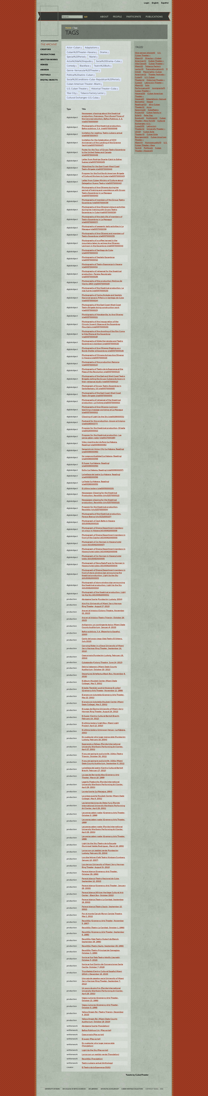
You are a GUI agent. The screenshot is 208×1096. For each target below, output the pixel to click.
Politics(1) (148, 148)
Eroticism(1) (151, 118)
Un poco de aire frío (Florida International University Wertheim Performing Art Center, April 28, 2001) (102, 991)
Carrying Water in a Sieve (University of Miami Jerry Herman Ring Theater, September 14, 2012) (103, 648)
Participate (133, 16)
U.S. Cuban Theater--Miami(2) (148, 55)
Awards (44, 70)
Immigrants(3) (158, 88)
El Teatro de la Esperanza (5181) (96, 1067)
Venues (44, 64)
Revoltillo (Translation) (92, 1059)
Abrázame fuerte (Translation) (95, 1026)
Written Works (49, 59)
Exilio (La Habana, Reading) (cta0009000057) (102, 470)
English (155, 3)
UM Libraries (93, 1089)
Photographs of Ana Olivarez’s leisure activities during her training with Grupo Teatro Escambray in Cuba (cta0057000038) (103, 210)
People (117, 16)
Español (165, 3)
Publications (154, 16)
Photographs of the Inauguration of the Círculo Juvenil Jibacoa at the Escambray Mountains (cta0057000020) (101, 324)
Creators (45, 49)
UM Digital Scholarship (110, 1089)
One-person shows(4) (145, 53)
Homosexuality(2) (153, 142)
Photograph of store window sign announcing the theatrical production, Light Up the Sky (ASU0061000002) (103, 585)
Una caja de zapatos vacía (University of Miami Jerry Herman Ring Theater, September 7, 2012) (103, 981)
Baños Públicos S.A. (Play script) (96, 1030)
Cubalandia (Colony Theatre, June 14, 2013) (102, 662)
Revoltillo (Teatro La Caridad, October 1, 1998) (103, 927)
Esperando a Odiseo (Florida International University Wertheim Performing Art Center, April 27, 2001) (102, 747)
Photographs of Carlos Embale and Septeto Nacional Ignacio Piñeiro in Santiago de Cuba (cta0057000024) (103, 298)
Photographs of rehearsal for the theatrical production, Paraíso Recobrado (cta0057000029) (102, 274)
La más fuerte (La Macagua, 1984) (97, 791)
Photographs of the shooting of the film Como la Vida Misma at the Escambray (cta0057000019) (103, 334)
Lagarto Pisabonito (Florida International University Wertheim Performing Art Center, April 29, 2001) (102, 784)
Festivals (45, 75)
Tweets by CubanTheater (137, 1075)
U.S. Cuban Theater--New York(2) (151, 145)
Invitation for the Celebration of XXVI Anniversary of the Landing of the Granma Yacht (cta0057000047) (101, 143)
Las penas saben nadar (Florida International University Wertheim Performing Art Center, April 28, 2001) (102, 829)
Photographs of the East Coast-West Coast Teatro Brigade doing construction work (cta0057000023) (101, 307)
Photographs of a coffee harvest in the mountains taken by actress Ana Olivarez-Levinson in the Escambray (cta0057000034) (102, 243)
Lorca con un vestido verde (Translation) (100, 1054)
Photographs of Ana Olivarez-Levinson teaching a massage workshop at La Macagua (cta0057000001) (102, 410)
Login (146, 3)
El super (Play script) (91, 1039)
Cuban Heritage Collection (132, 1089)
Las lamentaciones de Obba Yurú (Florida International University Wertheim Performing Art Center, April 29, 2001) (103, 805)
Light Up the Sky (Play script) (95, 1050)
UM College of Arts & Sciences (74, 1089)
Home (68, 28)
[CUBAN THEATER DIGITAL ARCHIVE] (46, 9)
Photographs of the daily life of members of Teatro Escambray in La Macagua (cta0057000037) (102, 219)
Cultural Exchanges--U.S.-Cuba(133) (150, 123)
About (104, 16)
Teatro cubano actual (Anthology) (97, 1063)
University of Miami (52, 1089)
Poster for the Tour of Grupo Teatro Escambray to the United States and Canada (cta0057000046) (103, 152)
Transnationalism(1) (155, 69)
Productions (47, 54)
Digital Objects (49, 80)
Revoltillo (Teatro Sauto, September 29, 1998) (103, 946)
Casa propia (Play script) (93, 1034)
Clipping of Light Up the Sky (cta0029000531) (103, 416)
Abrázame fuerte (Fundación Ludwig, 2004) (102, 599)
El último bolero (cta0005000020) (98, 488)
